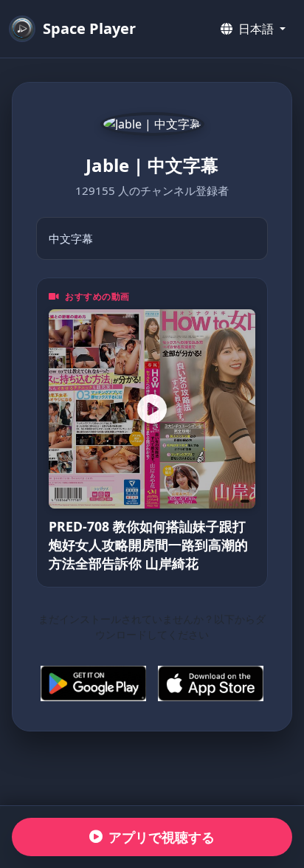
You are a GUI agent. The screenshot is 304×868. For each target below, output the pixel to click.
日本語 (256, 29)
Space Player (89, 28)
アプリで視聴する (161, 837)
